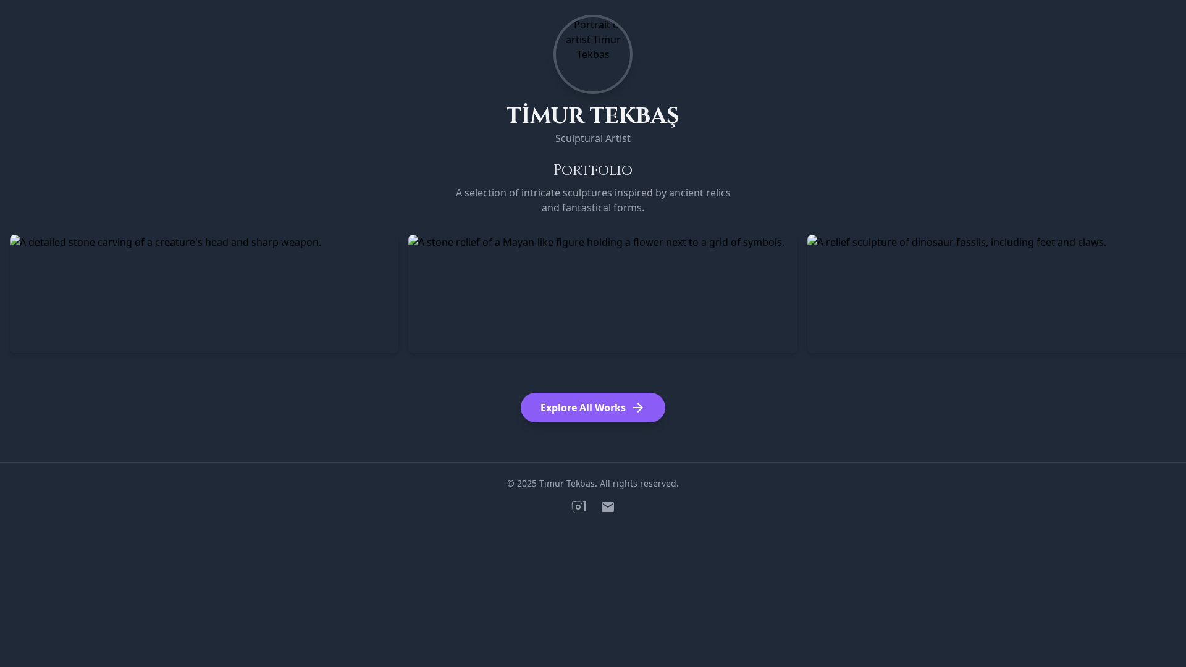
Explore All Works (593, 407)
